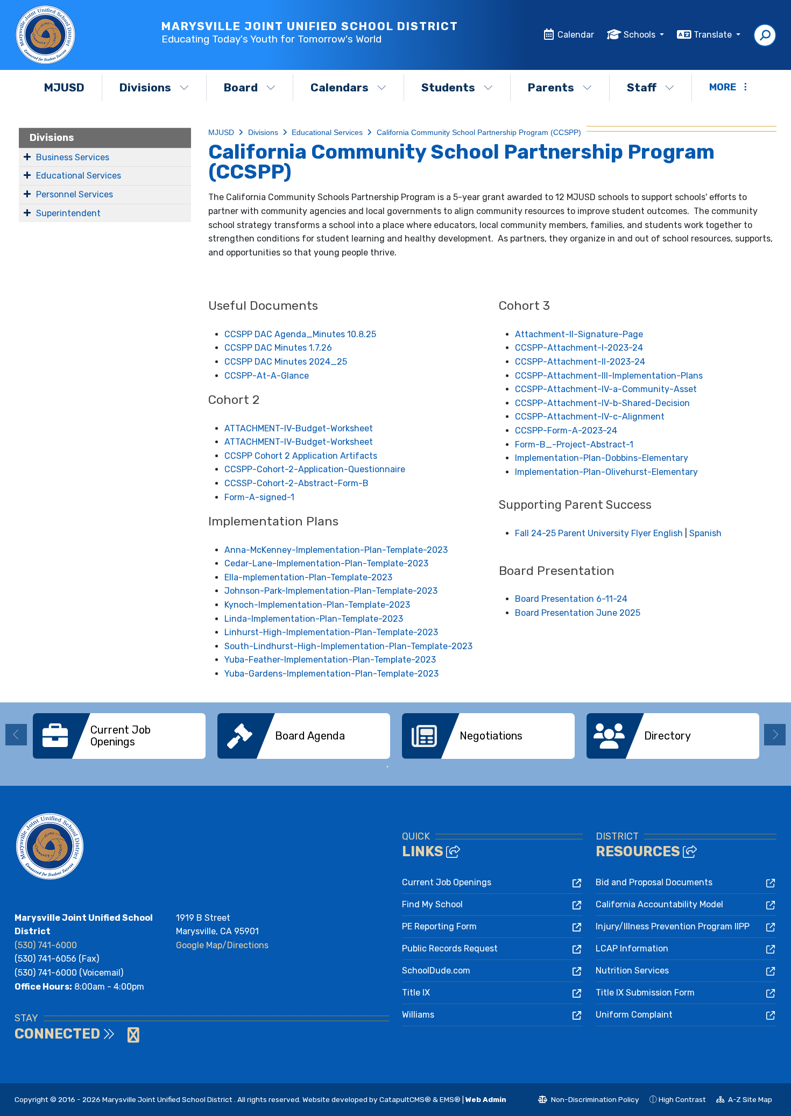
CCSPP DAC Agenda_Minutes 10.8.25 (300, 334)
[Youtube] (133, 1038)
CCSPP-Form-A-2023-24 (566, 430)
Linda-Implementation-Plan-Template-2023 (313, 619)
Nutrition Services (632, 970)
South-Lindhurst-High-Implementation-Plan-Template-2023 (348, 646)
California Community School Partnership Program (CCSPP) (479, 132)
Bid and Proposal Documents (654, 882)
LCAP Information (632, 948)
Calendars (339, 87)
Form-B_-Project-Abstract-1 (574, 444)
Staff (641, 87)
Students (448, 87)
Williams (418, 1015)
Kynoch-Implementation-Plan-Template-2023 (317, 605)
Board (241, 87)
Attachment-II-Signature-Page (579, 334)
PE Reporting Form (439, 926)
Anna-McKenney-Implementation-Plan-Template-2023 (336, 550)
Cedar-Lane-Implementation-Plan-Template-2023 (326, 563)
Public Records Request (450, 948)
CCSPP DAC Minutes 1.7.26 (278, 348)
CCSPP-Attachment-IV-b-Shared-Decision (602, 403)
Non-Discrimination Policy (588, 1101)
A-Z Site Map (744, 1101)
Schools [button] (641, 35)
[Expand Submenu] (27, 156)
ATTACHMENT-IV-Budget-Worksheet (298, 428)
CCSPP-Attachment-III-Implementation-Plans (609, 376)
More (722, 87)
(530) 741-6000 (46, 945)
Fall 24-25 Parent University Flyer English (599, 533)
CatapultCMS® (405, 1099)
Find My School (432, 904)
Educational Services (78, 175)
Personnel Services (74, 194)
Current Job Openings (446, 882)
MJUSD (64, 87)
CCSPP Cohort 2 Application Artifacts (300, 456)
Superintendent (68, 213)
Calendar (575, 35)
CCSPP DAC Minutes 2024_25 (285, 362)
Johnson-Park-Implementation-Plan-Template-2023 (330, 591)
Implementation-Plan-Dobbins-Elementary (601, 458)
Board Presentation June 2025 (577, 613)
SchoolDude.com (436, 970)
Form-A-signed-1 (259, 497)
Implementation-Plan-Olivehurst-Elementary (606, 472)
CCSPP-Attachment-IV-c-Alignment (590, 416)
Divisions (145, 87)
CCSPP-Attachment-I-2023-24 (579, 348)
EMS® (450, 1099)
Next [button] (775, 734)
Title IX (416, 992)
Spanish (705, 533)
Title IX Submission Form (645, 992)
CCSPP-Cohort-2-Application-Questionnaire (314, 469)
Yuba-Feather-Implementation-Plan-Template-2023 (330, 660)
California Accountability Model (659, 904)
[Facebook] (123, 1038)
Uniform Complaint (634, 1015)
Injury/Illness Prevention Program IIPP (673, 926)
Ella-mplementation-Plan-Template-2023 (308, 577)
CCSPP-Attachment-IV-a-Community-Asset (606, 389)
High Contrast (682, 1099)
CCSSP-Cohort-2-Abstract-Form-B (296, 483)
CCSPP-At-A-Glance (266, 376)
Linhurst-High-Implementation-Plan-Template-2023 (331, 632)
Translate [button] (714, 35)
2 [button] (403, 767)
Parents (551, 87)
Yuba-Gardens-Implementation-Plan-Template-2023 (331, 674)
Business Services (72, 157)
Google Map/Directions (222, 945)
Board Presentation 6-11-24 (571, 599)
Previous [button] (16, 734)
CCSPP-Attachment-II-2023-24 (580, 362)
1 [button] (387, 767)
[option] (119, 736)
